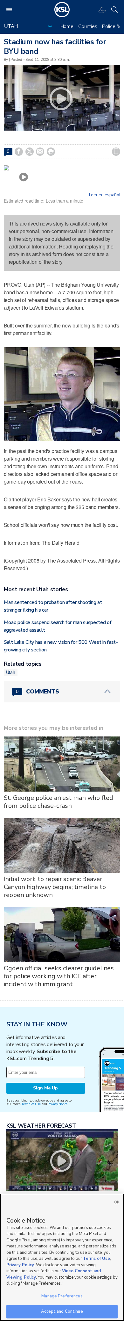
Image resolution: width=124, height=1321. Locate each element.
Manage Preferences (61, 1296)
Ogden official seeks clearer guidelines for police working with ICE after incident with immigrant (59, 976)
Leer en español (105, 195)
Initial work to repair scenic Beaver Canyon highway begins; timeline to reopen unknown (55, 887)
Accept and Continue (62, 1311)
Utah (10, 672)
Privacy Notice (57, 1104)
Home (66, 26)
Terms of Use (31, 1104)
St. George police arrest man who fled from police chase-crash (58, 801)
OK (116, 1202)
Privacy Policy (20, 1265)
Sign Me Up (45, 1088)
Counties (87, 26)
